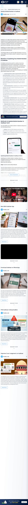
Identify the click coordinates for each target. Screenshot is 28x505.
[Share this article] (25, 14)
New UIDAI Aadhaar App (7, 206)
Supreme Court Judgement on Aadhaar (12, 353)
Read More (4, 241)
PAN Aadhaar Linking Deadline (9, 310)
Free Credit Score (23, 116)
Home (2, 5)
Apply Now (24, 502)
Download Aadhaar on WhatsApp (10, 267)
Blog (6, 9)
